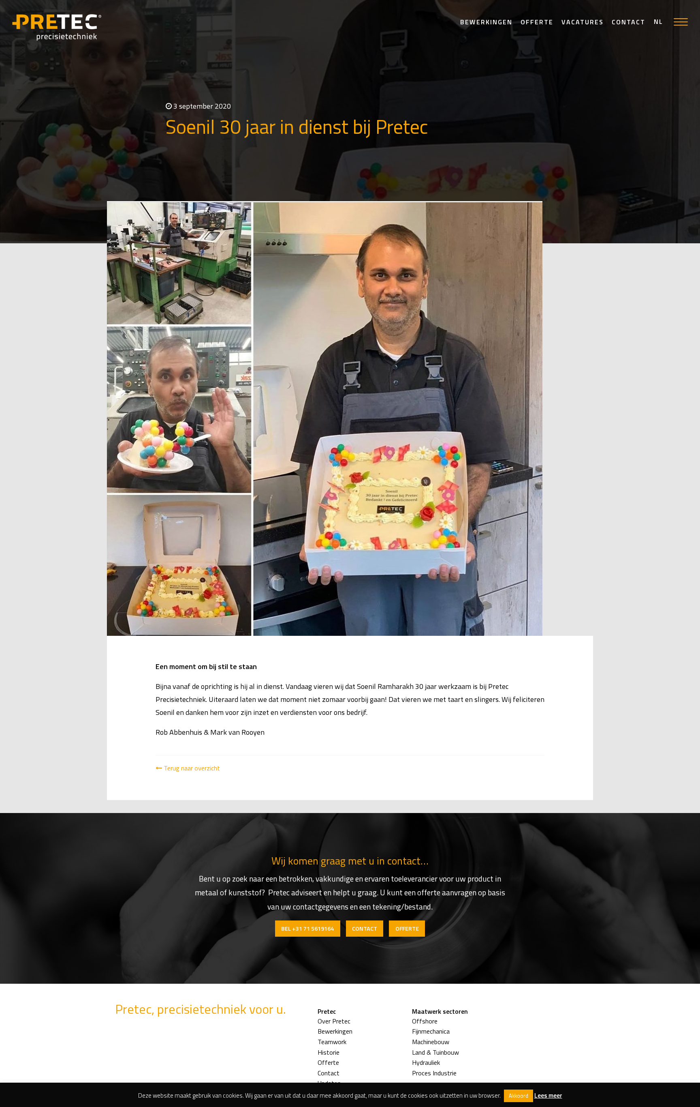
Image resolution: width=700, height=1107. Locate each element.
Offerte (537, 22)
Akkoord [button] (518, 1096)
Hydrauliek (426, 1062)
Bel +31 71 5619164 (307, 928)
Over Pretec (334, 1021)
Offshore (425, 1021)
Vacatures (582, 22)
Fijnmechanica (431, 1031)
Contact (628, 22)
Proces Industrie (434, 1073)
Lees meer (548, 1095)
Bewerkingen (486, 22)
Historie (328, 1052)
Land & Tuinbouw (435, 1052)
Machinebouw (430, 1042)
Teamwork (332, 1042)
